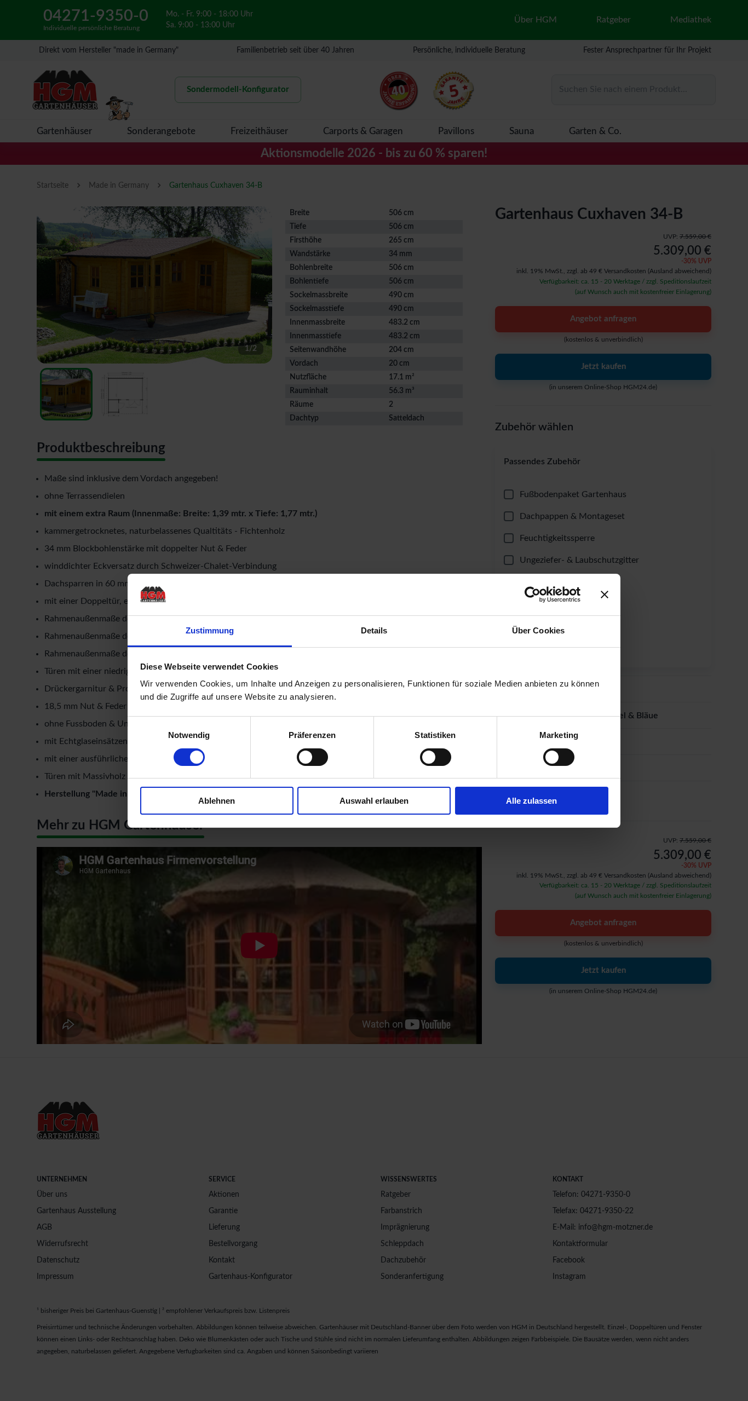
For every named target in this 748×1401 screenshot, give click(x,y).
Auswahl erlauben (374, 800)
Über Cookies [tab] (538, 630)
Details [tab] (374, 630)
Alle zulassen (531, 800)
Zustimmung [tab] (210, 630)
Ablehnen (216, 800)
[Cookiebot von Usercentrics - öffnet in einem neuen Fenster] (532, 594)
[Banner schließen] (604, 594)
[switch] (312, 757)
